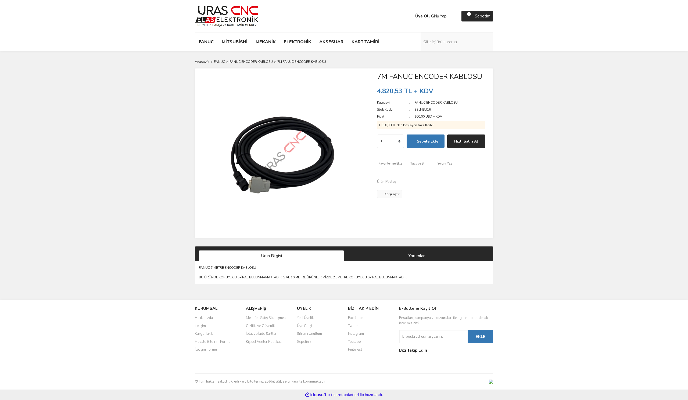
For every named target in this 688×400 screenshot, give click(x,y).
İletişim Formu (206, 349)
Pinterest (355, 349)
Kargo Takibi (204, 333)
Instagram (356, 333)
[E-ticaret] (343, 394)
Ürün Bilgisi (271, 256)
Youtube (354, 341)
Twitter (353, 325)
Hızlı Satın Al (466, 141)
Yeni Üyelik (305, 317)
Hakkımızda (204, 317)
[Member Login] (410, 16)
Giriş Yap (439, 16)
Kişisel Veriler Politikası (264, 341)
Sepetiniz (304, 341)
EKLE (480, 336)
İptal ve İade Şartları (261, 333)
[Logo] (227, 16)
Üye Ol (422, 16)
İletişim (200, 325)
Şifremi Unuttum (309, 333)
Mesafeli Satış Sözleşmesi (266, 317)
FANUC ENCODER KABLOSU (436, 102)
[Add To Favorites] (390, 163)
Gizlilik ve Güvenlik (260, 325)
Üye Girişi (304, 325)
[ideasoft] (316, 394)
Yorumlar (416, 256)
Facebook (355, 317)
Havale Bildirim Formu (212, 341)
